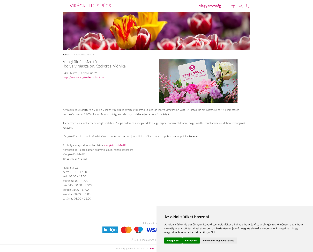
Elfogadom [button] (173, 240)
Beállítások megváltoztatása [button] (218, 240)
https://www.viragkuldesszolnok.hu (83, 77)
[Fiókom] (247, 6)
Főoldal (66, 54)
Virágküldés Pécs (90, 6)
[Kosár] (233, 6)
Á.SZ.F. (135, 239)
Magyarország (209, 5)
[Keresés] (241, 6)
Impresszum (148, 239)
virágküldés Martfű (115, 145)
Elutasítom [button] (191, 240)
